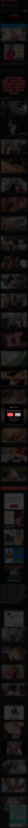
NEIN (17, 414)
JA (10, 414)
